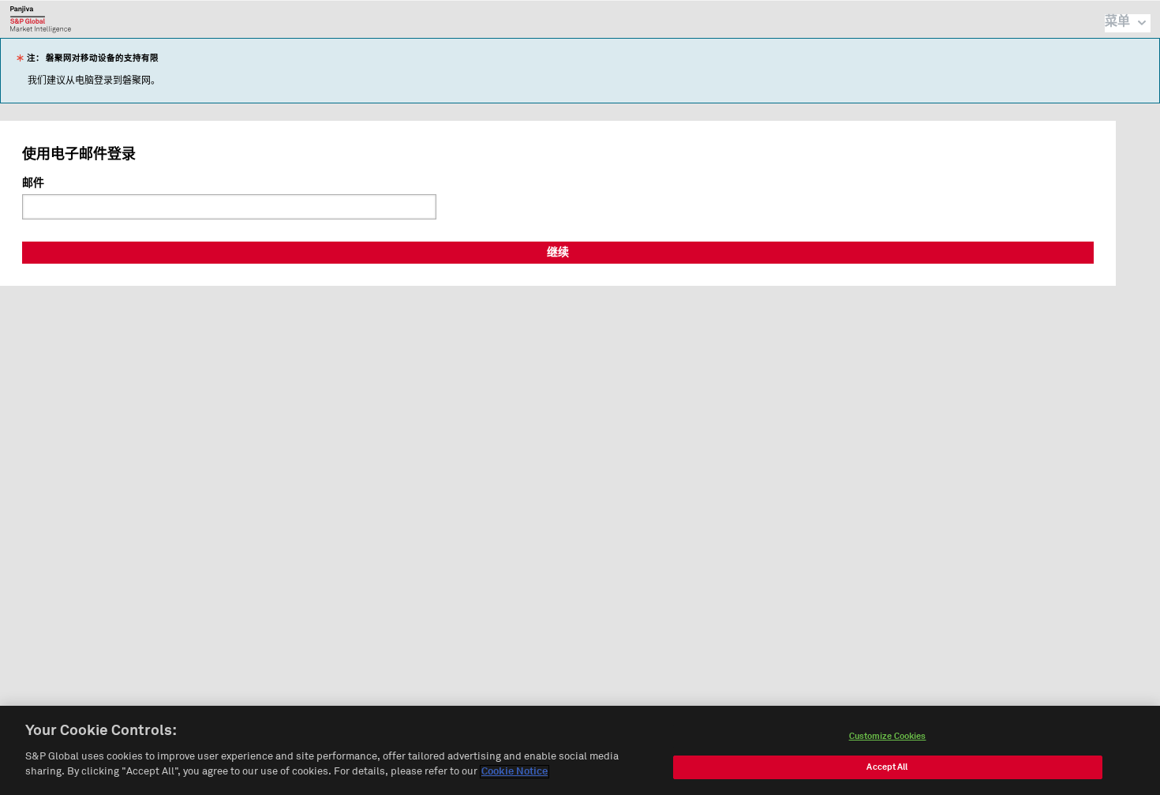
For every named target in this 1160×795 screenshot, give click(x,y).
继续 (558, 252)
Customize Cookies (887, 736)
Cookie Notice (514, 772)
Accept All (886, 767)
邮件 (33, 183)
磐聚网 (40, 19)
